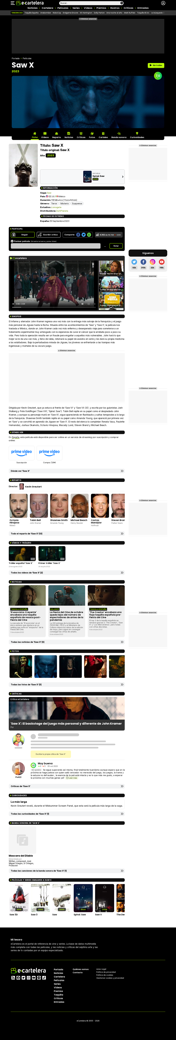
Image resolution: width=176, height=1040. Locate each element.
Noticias (32, 8)
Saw (49, 192)
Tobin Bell (35, 520)
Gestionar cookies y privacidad (110, 978)
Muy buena (45, 763)
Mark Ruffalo (129, 12)
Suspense (77, 203)
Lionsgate (56, 207)
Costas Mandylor (96, 521)
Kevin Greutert (33, 486)
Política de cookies (104, 975)
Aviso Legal (101, 969)
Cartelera (47, 8)
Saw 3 (34, 914)
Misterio (65, 203)
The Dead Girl (124, 914)
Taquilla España (32, 12)
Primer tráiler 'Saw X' (49, 563)
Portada (15, 58)
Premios (101, 8)
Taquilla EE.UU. (143, 12)
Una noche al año (114, 12)
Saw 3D (14, 914)
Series (76, 8)
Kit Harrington (86, 12)
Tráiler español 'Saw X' (21, 563)
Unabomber (45, 12)
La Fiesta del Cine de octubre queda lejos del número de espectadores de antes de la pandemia (66, 616)
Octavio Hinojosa (14, 521)
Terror (54, 203)
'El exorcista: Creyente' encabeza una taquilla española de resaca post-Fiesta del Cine (25, 616)
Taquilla (58, 994)
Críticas (128, 8)
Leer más (73, 778)
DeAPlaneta (62, 210)
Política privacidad (106, 972)
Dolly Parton (99, 12)
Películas (62, 8)
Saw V (98, 914)
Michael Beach (79, 520)
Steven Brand (119, 520)
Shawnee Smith (59, 520)
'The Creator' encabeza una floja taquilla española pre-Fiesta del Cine (105, 615)
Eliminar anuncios (88, 19)
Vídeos (88, 8)
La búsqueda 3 (157, 12)
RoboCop (57, 12)
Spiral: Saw (98, 176)
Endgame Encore (70, 12)
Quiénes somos (81, 969)
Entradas (143, 8)
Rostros (114, 8)
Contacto (78, 972)
